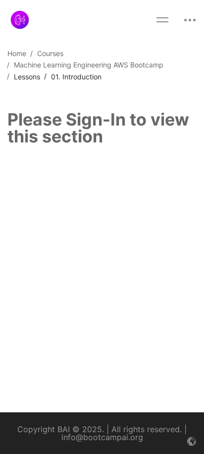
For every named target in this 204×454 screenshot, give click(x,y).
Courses (50, 53)
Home (16, 53)
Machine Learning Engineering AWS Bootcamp (88, 65)
